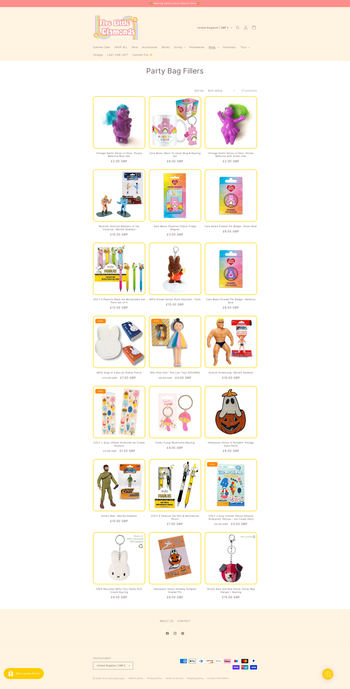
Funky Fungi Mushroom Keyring (175, 442)
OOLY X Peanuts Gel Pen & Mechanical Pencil (175, 517)
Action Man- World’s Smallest (119, 515)
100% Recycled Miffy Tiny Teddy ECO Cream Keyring (119, 590)
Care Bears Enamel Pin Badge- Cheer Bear (231, 226)
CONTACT (183, 620)
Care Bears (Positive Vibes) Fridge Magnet (175, 228)
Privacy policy (154, 678)
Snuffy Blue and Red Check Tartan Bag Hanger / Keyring (231, 590)
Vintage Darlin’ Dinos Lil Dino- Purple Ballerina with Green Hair (231, 155)
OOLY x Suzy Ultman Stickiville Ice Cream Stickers (119, 444)
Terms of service (174, 678)
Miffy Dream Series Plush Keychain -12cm (175, 299)
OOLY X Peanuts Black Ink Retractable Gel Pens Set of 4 (119, 301)
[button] (179, 47)
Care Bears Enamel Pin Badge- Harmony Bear (231, 301)
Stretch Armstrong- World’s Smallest (231, 372)
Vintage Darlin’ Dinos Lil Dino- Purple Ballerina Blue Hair (119, 155)
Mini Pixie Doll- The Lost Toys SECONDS (175, 372)
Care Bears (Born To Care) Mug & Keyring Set (175, 155)
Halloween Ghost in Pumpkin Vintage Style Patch (231, 444)
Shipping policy (195, 678)
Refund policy (136, 678)
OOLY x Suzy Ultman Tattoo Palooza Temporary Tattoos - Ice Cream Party (231, 517)
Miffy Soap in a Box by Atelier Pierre (119, 372)
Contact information (218, 678)
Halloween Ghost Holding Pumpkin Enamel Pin (175, 590)
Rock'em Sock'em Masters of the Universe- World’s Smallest (119, 228)
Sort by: (199, 90)
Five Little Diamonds (114, 678)
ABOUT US (167, 620)
